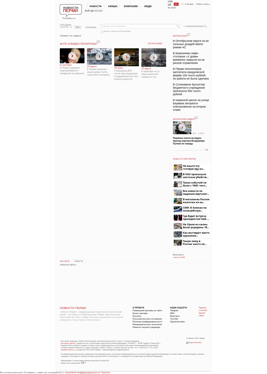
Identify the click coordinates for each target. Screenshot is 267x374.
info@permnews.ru (68, 350)
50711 (202, 133)
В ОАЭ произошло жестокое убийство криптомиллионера (196, 176)
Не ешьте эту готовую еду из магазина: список (194, 167)
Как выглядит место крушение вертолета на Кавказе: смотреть (196, 234)
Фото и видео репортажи (78, 43)
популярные (90, 27)
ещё (206, 150)
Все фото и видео (155, 43)
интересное (180, 36)
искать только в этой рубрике (117, 31)
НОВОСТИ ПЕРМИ (73, 308)
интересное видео (184, 119)
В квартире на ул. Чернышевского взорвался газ (150, 72)
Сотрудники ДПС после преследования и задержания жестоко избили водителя (126, 73)
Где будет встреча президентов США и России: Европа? (196, 218)
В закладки (189, 4)
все (77, 27)
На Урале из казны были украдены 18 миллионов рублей (195, 226)
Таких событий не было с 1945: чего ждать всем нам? (194, 184)
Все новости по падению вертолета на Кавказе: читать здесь (196, 193)
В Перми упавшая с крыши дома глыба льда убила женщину (98, 70)
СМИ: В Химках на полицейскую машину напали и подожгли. (195, 209)
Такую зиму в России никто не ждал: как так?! (194, 243)
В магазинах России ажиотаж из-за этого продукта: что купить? (196, 201)
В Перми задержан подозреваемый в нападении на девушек (72, 69)
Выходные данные (68, 343)
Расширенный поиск (195, 26)
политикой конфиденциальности (82, 372)
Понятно (105, 372)
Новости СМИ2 (179, 257)
